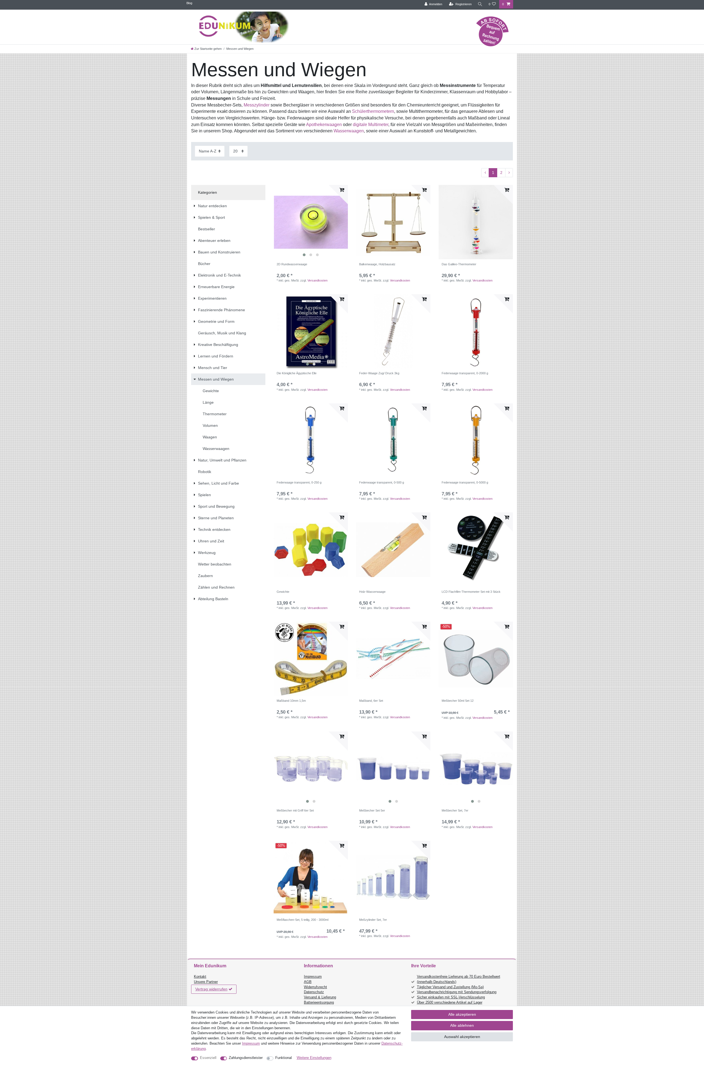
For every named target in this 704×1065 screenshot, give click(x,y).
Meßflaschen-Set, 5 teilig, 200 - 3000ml (302, 919)
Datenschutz (314, 992)
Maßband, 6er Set (371, 700)
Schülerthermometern (373, 111)
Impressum (313, 977)
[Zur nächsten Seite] (509, 173)
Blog (189, 3)
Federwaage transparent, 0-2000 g (465, 373)
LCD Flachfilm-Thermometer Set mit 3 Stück (471, 591)
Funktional (283, 1058)
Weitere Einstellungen (314, 1058)
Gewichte (283, 591)
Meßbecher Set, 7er (455, 810)
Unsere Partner (206, 982)
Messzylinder (257, 105)
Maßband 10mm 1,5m (291, 700)
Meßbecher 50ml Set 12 (458, 700)
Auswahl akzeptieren (462, 1036)
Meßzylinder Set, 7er (373, 919)
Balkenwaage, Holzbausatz (377, 264)
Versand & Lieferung (320, 997)
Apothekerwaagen (324, 124)
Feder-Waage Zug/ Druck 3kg (379, 373)
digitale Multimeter (370, 124)
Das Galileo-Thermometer (459, 264)
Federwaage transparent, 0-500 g (381, 482)
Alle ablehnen (462, 1025)
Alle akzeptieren (462, 1014)
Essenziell (208, 1058)
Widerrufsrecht (315, 987)
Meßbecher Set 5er (372, 810)
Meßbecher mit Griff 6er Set (295, 810)
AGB (308, 982)
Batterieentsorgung (319, 1002)
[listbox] (311, 222)
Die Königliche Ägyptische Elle (297, 373)
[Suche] (480, 4)
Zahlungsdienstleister (246, 1058)
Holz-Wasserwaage (372, 591)
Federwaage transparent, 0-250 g (299, 482)
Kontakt (200, 977)
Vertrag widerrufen (211, 989)
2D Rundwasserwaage (292, 264)
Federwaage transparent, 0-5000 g (465, 482)
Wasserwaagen (349, 131)
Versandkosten (317, 280)
